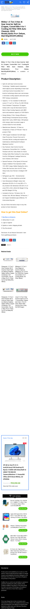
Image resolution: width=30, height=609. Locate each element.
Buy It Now (15, 54)
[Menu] (2, 2)
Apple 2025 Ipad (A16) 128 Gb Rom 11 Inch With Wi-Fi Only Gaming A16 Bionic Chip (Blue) (18, 515)
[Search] (20, 2)
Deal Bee (6, 39)
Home (2, 7)
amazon (9, 244)
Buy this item (23, 508)
